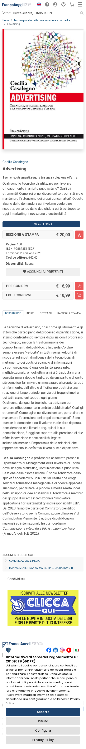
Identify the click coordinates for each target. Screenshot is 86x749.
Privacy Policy (43, 740)
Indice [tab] (30, 313)
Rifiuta (43, 721)
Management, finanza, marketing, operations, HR (42, 567)
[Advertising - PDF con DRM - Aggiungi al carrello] (79, 286)
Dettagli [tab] (46, 313)
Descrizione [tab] (13, 313)
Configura (43, 730)
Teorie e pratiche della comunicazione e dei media (42, 20)
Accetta (43, 712)
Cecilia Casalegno (15, 162)
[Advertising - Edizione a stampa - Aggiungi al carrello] (79, 235)
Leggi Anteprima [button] (41, 224)
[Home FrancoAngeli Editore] (16, 5)
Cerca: (6, 13)
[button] (38, 5)
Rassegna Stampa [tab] (69, 313)
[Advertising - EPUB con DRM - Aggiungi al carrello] (79, 295)
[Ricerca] (81, 13)
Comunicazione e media (24, 560)
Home (6, 20)
